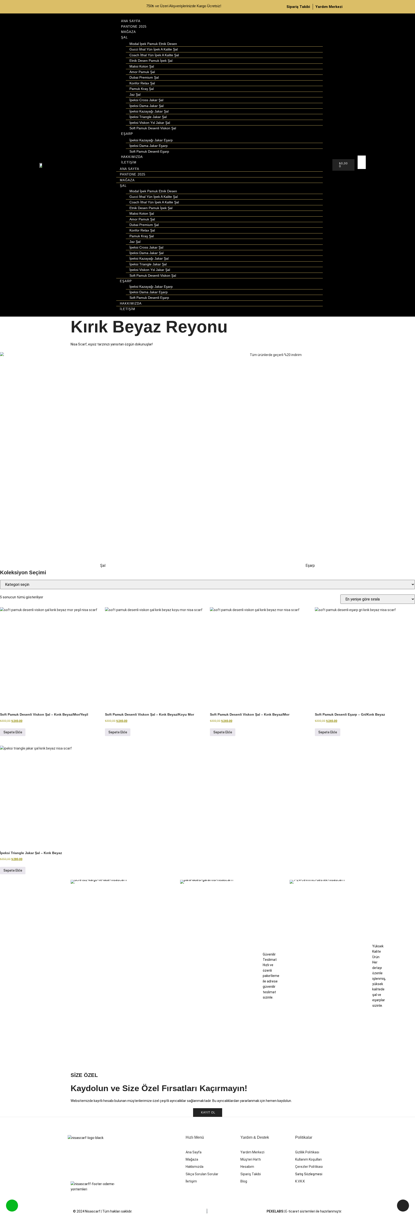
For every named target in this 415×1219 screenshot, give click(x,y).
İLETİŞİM (128, 162)
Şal (102, 566)
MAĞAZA (128, 32)
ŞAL (124, 37)
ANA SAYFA (130, 21)
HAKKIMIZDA (132, 157)
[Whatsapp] (110, 6)
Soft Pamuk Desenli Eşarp (149, 151)
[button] (361, 171)
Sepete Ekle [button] (12, 732)
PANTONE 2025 (133, 26)
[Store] (77, 6)
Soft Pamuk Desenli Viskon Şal (152, 128)
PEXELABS (275, 1211)
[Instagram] (93, 6)
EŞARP (127, 134)
